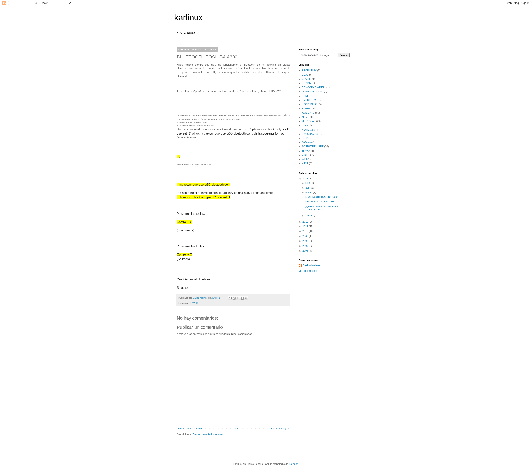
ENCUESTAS (309, 100)
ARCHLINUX (309, 70)
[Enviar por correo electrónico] (230, 298)
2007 (305, 246)
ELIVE (305, 96)
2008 (305, 241)
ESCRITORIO (309, 104)
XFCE (305, 163)
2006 (305, 250)
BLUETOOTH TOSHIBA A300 (321, 196)
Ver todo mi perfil (308, 270)
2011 (305, 226)
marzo (309, 192)
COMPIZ (306, 79)
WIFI (304, 159)
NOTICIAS (307, 129)
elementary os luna (312, 91)
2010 (305, 231)
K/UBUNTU (308, 112)
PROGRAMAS (310, 133)
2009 (305, 236)
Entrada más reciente (190, 428)
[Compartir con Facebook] (242, 298)
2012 (305, 221)
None (305, 125)
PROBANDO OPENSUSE (319, 201)
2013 (305, 178)
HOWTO (193, 303)
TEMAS (306, 150)
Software (307, 142)
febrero (309, 215)
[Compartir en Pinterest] (246, 298)
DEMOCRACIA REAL (314, 87)
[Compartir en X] (238, 298)
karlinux (188, 17)
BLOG (305, 74)
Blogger (293, 464)
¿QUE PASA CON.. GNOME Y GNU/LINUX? (321, 208)
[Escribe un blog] (234, 298)
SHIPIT (306, 138)
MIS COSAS (308, 121)
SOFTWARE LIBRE (313, 146)
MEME (305, 116)
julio (308, 183)
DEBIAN (306, 83)
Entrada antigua (280, 428)
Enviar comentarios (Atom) (208, 434)
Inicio (236, 428)
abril (308, 187)
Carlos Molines (311, 265)
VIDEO (305, 155)
